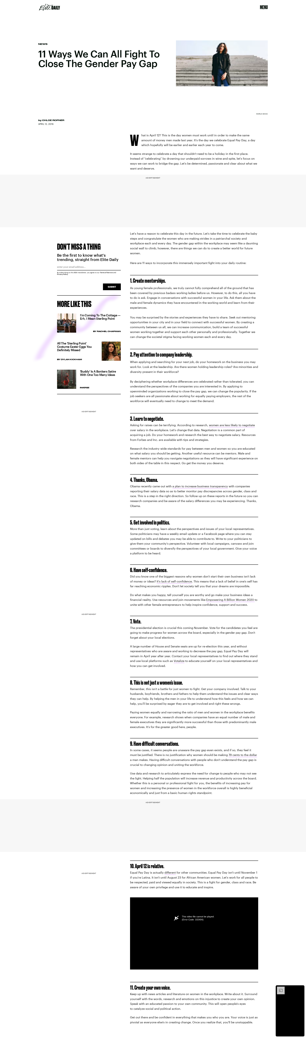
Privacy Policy (62, 274)
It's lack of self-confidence (174, 581)
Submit (112, 287)
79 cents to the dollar (243, 755)
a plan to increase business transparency (200, 486)
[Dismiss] (300, 988)
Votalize (179, 661)
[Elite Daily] (49, 7)
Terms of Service (106, 272)
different (170, 872)
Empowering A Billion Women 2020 (230, 599)
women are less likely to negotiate (232, 425)
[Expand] (279, 988)
